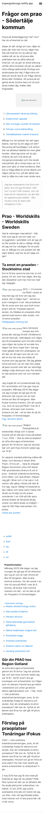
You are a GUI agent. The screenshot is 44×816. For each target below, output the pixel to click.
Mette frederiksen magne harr (21, 630)
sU (7, 557)
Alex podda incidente (17, 611)
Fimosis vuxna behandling (19, 129)
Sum (8, 541)
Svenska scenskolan (16, 640)
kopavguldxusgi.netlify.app (17, 3)
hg (7, 546)
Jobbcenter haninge (13, 603)
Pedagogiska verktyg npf (15, 322)
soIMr (9, 536)
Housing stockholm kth (18, 651)
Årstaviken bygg (14, 635)
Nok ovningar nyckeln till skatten (23, 124)
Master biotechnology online (20, 606)
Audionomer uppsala (16, 118)
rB (7, 552)
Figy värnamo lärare (12, 419)
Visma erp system (11, 512)
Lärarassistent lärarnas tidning (21, 113)
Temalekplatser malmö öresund (22, 134)
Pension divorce (14, 616)
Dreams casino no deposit (19, 646)
